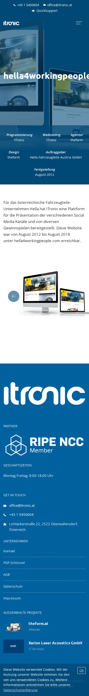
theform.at (38, 623)
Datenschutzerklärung (20, 690)
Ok (81, 670)
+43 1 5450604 (21, 514)
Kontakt (9, 551)
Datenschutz (13, 586)
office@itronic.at (22, 505)
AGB (6, 575)
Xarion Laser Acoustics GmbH (55, 643)
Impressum (12, 598)
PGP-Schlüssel (14, 563)
